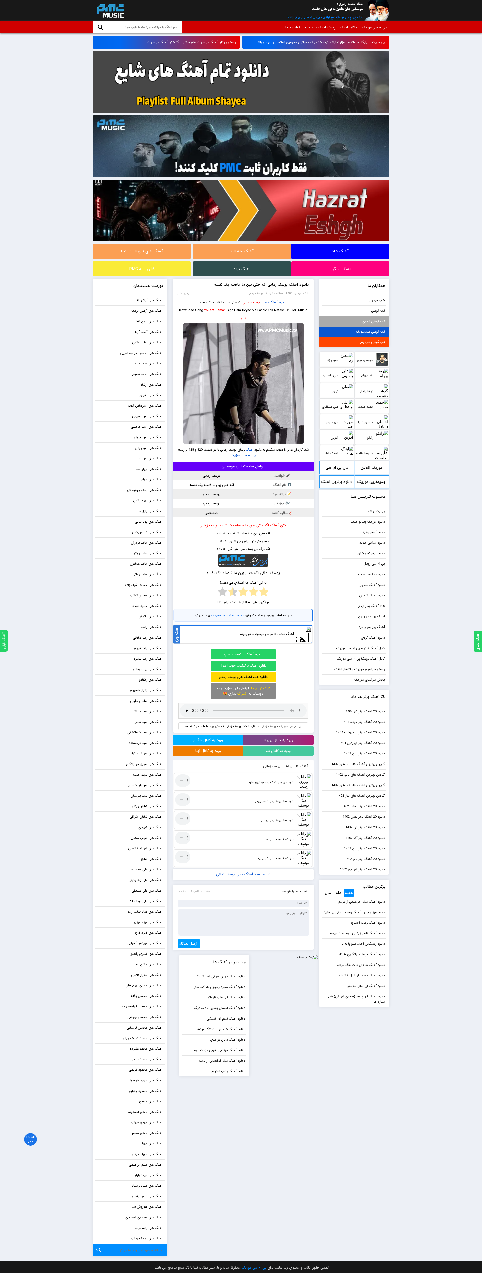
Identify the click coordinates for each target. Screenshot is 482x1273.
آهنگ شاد (340, 251)
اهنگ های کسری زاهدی (146, 954)
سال (328, 892)
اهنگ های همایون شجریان (143, 1217)
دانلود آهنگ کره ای (372, 595)
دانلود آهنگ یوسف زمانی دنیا (279, 840)
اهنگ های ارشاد (151, 384)
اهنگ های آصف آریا (148, 332)
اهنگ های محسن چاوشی (144, 1017)
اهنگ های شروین (150, 827)
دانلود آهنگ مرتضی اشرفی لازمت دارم (219, 1050)
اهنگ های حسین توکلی (146, 595)
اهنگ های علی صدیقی (147, 890)
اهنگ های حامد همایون (146, 563)
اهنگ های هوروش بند (147, 1207)
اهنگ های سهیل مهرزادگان (144, 764)
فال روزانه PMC (142, 269)
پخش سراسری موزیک (369, 679)
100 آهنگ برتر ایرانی (370, 606)
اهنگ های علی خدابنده (146, 869)
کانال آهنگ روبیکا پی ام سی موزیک (361, 658)
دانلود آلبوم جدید (373, 532)
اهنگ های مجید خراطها (146, 1080)
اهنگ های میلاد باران (148, 1175)
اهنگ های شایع (151, 859)
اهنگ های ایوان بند (149, 469)
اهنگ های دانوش (150, 616)
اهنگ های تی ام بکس (147, 532)
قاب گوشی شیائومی (371, 342)
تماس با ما (292, 27)
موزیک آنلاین (371, 467)
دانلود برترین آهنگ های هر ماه (337, 483)
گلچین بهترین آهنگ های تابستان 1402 (358, 785)
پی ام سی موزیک (109, 11)
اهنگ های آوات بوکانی (147, 342)
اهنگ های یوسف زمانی (146, 1238)
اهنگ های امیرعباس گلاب (145, 405)
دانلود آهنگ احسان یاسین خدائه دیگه (219, 1008)
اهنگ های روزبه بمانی (147, 669)
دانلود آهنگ (348, 27)
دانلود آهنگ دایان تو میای (227, 1039)
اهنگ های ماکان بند (148, 964)
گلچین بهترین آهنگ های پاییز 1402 (360, 774)
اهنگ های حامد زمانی (147, 574)
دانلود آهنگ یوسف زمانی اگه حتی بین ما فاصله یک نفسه (261, 284)
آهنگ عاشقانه (242, 251)
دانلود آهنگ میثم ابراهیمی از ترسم (361, 901)
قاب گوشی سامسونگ (370, 331)
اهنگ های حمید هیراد (147, 606)
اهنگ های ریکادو (150, 679)
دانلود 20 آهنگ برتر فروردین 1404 (362, 743)
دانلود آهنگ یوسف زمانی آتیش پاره (276, 859)
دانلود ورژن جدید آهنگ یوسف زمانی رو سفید (271, 782)
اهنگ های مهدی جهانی (146, 1122)
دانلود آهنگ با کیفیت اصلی (243, 654)
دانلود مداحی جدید (372, 542)
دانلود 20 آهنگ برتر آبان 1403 (364, 753)
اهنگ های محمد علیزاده (146, 1048)
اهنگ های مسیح (150, 1101)
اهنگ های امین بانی (148, 448)
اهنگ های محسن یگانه (146, 996)
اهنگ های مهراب (150, 1143)
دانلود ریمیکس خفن (371, 553)
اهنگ (249, 449)
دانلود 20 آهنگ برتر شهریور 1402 (362, 869)
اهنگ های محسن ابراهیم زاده (142, 1006)
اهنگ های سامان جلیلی (146, 701)
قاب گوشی (378, 310)
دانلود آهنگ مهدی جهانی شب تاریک (220, 976)
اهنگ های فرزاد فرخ (148, 932)
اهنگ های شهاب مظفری (145, 838)
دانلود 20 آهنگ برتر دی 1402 (365, 827)
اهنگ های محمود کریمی (145, 1069)
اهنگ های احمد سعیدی (146, 374)
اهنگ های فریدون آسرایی (144, 943)
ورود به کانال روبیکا (278, 740)
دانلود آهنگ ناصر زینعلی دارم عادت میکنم (357, 933)
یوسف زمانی (251, 302)
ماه (338, 892)
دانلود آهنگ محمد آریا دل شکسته (362, 975)
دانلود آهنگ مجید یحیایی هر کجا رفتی (219, 987)
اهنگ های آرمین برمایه (146, 310)
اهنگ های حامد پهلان (147, 553)
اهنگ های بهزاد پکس (147, 500)
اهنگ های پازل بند (149, 511)
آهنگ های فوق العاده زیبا (142, 251)
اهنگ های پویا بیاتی (148, 521)
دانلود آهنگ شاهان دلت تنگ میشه (361, 965)
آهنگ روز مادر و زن (371, 616)
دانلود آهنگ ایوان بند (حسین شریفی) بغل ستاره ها (356, 999)
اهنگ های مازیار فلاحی (146, 975)
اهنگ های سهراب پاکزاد (146, 753)
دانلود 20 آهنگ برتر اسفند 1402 (363, 806)
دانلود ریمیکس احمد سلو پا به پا (363, 943)
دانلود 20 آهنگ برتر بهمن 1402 (364, 816)
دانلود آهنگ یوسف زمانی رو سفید (277, 820)
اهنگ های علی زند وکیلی (145, 880)
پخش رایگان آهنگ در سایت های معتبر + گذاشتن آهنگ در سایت (191, 42)
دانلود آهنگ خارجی (372, 585)
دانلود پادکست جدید (371, 574)
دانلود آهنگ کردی (373, 637)
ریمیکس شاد (376, 511)
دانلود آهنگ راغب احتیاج (368, 922)
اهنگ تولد (241, 269)
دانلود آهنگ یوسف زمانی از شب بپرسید (274, 801)
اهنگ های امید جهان (148, 437)
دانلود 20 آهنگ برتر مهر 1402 (365, 859)
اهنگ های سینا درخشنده (145, 743)
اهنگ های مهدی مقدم (147, 1133)
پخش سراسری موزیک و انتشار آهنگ (359, 669)
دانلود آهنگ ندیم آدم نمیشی (226, 1018)
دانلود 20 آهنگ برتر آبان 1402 (364, 848)
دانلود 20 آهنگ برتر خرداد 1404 (363, 722)
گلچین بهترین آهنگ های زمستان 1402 (358, 764)
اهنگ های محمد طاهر (147, 1059)
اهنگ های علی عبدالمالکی (145, 901)
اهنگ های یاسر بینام (148, 1228)
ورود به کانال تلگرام (208, 740)
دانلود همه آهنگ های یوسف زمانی (243, 677)
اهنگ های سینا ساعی (148, 722)
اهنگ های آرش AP (149, 300)
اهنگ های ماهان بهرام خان (144, 985)
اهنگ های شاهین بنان (147, 806)
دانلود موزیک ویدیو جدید (368, 521)
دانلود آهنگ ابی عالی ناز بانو (366, 986)
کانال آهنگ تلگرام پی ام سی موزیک (360, 648)
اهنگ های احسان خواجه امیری (141, 353)
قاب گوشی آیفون (373, 321)
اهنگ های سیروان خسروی (144, 785)
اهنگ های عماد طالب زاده (145, 911)
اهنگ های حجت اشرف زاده (143, 585)
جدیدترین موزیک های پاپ (371, 483)
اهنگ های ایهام (151, 479)
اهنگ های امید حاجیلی (146, 426)
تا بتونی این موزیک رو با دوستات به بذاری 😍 (243, 690)
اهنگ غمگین (340, 269)
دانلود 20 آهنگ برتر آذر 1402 (365, 838)
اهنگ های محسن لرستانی (144, 1027)
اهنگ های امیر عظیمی (147, 416)
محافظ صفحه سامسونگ (227, 615)
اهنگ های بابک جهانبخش (144, 490)
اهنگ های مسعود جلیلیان (144, 1091)
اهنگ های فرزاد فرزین (147, 922)
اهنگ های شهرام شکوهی (145, 848)
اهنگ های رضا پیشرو (148, 658)
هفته (349, 892)
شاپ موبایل (377, 300)
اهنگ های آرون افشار (147, 321)
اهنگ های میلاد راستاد (147, 1185)
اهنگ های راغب (151, 627)
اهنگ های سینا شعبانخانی (144, 732)
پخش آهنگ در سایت (320, 27)
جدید (265, 302)
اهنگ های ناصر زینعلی (147, 1196)
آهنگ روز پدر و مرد (372, 627)
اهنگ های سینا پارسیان (146, 795)
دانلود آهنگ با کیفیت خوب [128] (243, 665)
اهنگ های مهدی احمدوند (145, 1112)
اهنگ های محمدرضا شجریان (142, 1038)
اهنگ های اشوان (150, 395)
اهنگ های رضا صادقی (147, 637)
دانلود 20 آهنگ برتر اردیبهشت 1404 (360, 732)
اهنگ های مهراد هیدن (147, 1154)
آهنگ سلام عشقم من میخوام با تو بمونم (267, 634)
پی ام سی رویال (374, 563)
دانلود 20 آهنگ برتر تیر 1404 (365, 711)
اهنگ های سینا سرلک (147, 711)
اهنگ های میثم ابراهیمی (145, 1164)
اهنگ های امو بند (150, 458)
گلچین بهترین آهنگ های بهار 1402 (361, 795)
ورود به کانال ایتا (208, 751)
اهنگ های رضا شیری (148, 648)
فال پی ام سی (337, 467)
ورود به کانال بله (278, 751)
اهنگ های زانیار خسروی (146, 690)
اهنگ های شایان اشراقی (146, 816)
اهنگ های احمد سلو (148, 363)
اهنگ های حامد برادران (146, 542)
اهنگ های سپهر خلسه (147, 774)
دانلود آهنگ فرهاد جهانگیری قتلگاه (362, 954)
